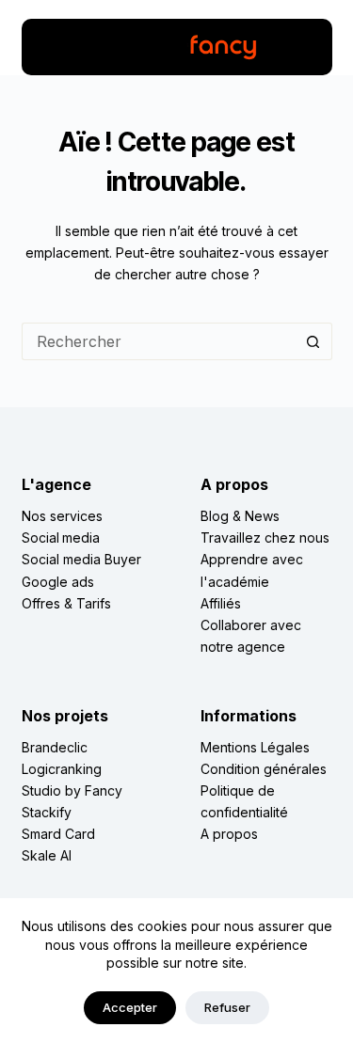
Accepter (130, 1007)
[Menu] (47, 47)
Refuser (227, 1007)
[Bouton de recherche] (313, 341)
